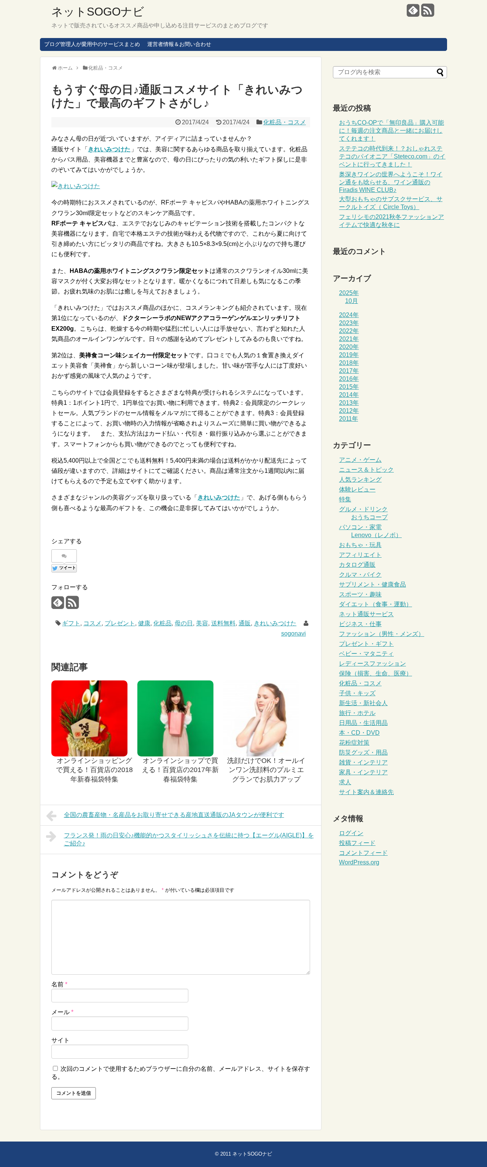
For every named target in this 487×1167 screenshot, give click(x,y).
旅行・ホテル (357, 713)
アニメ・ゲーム (360, 460)
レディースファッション (372, 663)
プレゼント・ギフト (366, 644)
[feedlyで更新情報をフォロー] (413, 13)
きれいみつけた (275, 623)
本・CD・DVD (359, 732)
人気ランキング (360, 479)
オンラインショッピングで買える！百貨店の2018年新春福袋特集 (94, 770)
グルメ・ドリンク (363, 509)
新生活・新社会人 (363, 703)
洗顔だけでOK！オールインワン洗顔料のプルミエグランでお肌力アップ (266, 770)
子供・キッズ (357, 693)
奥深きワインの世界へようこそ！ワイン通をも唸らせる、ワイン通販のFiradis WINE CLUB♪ (390, 182)
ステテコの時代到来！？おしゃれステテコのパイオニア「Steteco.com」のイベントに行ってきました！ (392, 156)
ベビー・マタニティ (366, 653)
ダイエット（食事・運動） (375, 604)
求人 (345, 782)
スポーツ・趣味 (360, 594)
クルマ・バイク (360, 574)
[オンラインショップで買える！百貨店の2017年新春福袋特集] (180, 718)
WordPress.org (359, 862)
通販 (245, 623)
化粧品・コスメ (284, 122)
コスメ (92, 623)
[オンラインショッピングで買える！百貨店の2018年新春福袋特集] (94, 718)
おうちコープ (369, 517)
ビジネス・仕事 (360, 624)
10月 (351, 301)
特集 (345, 499)
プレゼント (120, 623)
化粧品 (162, 623)
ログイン (351, 833)
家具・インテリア (363, 772)
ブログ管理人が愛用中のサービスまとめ (92, 44)
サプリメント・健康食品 (372, 584)
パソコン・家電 (360, 527)
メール (62, 1012)
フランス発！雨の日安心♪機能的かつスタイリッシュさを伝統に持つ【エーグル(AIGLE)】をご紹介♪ (189, 839)
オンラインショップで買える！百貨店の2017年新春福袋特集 (180, 770)
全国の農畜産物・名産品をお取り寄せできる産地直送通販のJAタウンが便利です (174, 815)
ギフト (71, 623)
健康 (144, 623)
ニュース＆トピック (366, 469)
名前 (59, 984)
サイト (60, 1040)
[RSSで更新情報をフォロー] (427, 13)
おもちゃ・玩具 (360, 545)
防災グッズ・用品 (363, 752)
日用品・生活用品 (363, 723)
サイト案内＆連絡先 (366, 792)
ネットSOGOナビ (97, 11)
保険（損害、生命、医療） (375, 673)
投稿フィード (357, 843)
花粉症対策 (354, 742)
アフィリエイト (360, 555)
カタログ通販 (357, 564)
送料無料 (223, 623)
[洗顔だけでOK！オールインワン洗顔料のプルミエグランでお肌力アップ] (266, 718)
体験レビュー (357, 489)
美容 (202, 623)
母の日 (184, 623)
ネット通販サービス (366, 614)
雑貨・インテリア (363, 762)
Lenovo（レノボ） (376, 535)
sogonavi (293, 633)
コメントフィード (363, 853)
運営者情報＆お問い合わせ (179, 44)
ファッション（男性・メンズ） (381, 634)
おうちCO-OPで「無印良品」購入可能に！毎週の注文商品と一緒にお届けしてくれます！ (391, 130)
